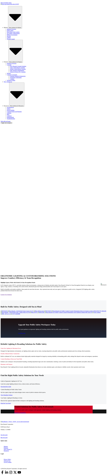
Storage (9, 73)
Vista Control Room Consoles (17, 67)
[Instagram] (11, 472)
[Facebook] (2, 472)
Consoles (9, 65)
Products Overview (11, 63)
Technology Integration (16, 77)
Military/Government (12, 34)
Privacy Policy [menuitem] (7, 459)
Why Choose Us (8, 81)
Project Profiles (10, 110)
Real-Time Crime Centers (13, 32)
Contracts (9, 115)
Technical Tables (11, 80)
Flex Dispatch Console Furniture (18, 66)
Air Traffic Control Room (13, 33)
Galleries (9, 113)
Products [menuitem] (6, 448)
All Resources (10, 107)
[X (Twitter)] (15, 472)
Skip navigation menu (6, 2)
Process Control (11, 39)
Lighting (12, 79)
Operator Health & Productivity (18, 76)
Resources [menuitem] (6, 450)
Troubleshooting (11, 118)
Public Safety (10, 30)
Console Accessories (12, 74)
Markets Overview (11, 29)
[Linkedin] (6, 472)
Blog (8, 114)
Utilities (9, 37)
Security (9, 36)
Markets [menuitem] (6, 446)
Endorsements (10, 117)
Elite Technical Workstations (17, 70)
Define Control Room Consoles (18, 69)
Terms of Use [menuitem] (7, 460)
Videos (8, 108)
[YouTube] (19, 472)
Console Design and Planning (14, 111)
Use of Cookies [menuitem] (7, 462)
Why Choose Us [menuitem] (8, 449)
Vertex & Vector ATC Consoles (18, 72)
